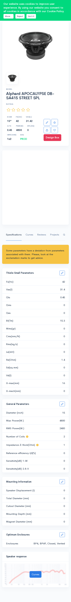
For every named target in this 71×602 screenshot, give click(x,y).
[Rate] (54, 122)
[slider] (18, 109)
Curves (29, 234)
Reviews (41, 234)
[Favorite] (54, 130)
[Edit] (47, 122)
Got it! (31, 16)
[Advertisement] (35, 187)
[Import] (47, 130)
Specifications (14, 234)
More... (8, 16)
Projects (54, 234)
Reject (20, 16)
